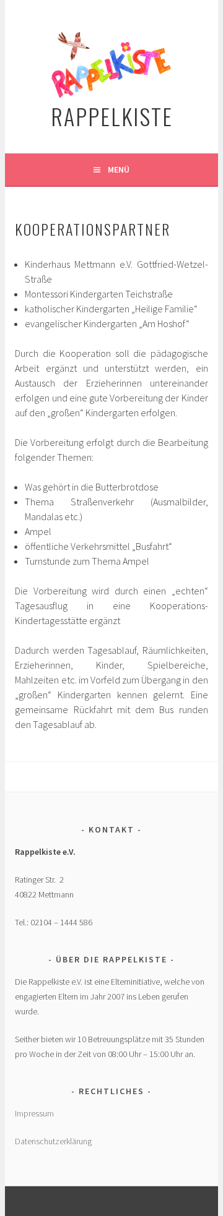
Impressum (34, 1113)
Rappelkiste (112, 116)
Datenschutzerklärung (53, 1141)
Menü (118, 169)
